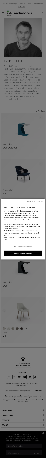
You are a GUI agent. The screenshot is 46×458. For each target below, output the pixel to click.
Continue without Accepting (34, 201)
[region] (23, 229)
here (13, 237)
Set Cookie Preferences (23, 246)
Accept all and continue (23, 253)
